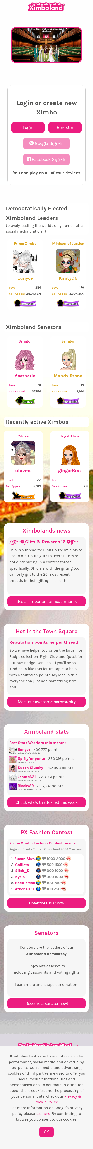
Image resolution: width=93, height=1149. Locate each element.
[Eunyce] (13, 749)
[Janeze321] (13, 777)
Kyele (20, 877)
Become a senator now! (46, 1003)
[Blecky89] (13, 786)
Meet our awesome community (46, 701)
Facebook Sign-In (48, 159)
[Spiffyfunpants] (13, 759)
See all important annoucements (46, 601)
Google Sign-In (49, 143)
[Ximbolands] (46, 7)
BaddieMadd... (27, 883)
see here (43, 1113)
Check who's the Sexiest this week (47, 802)
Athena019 (24, 889)
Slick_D (22, 870)
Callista (22, 864)
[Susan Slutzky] (13, 768)
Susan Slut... (25, 858)
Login (28, 127)
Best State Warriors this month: (37, 743)
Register (65, 127)
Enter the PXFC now (46, 903)
